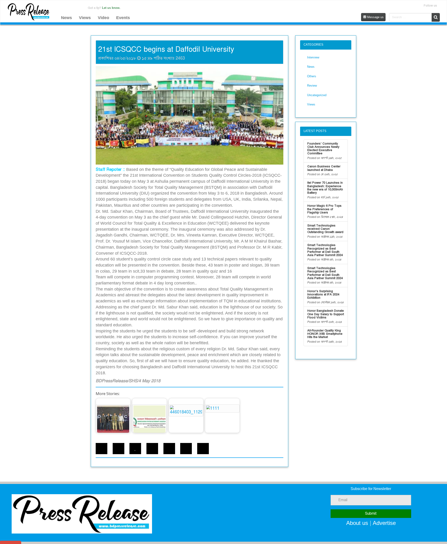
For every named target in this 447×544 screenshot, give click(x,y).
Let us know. (111, 8)
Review (312, 85)
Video (103, 17)
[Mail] (186, 448)
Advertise (384, 523)
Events (123, 17)
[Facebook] (101, 448)
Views (85, 17)
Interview (313, 57)
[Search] (436, 17)
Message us (375, 17)
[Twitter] (118, 448)
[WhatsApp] (203, 448)
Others (311, 76)
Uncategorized (316, 95)
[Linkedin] (152, 448)
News (66, 17)
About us (357, 523)
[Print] (169, 448)
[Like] (135, 448)
